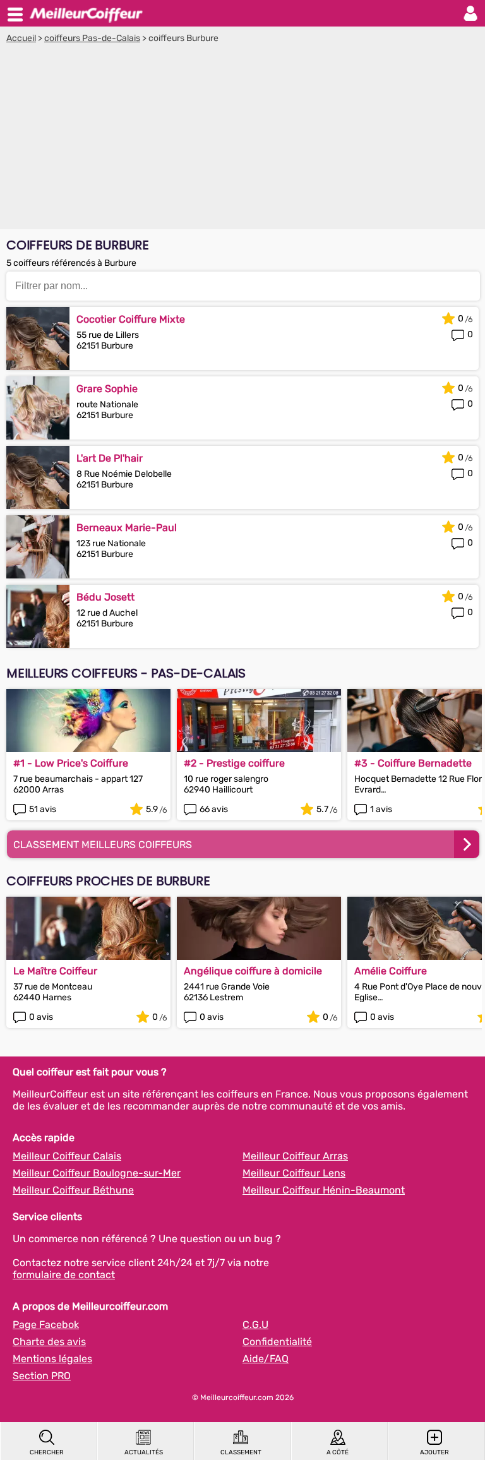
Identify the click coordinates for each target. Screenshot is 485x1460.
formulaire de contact (64, 1275)
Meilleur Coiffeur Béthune (73, 1190)
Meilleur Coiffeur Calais (67, 1156)
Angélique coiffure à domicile (253, 971)
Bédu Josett (105, 597)
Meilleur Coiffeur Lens (293, 1173)
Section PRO (42, 1376)
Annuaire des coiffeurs (86, 13)
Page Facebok (46, 1325)
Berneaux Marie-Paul (126, 528)
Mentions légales (52, 1359)
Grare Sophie (107, 389)
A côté (337, 1452)
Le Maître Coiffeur (55, 971)
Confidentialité (277, 1342)
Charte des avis (49, 1342)
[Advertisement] (242, 138)
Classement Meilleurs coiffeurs (102, 845)
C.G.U (255, 1325)
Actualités (143, 1452)
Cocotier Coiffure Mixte (130, 319)
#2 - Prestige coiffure (234, 763)
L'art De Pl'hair (109, 458)
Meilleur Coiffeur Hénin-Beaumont (323, 1190)
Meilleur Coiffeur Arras (295, 1156)
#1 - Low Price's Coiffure (70, 763)
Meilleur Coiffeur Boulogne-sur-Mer (97, 1173)
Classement (240, 1452)
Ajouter (434, 1452)
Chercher (47, 1452)
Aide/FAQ (265, 1359)
